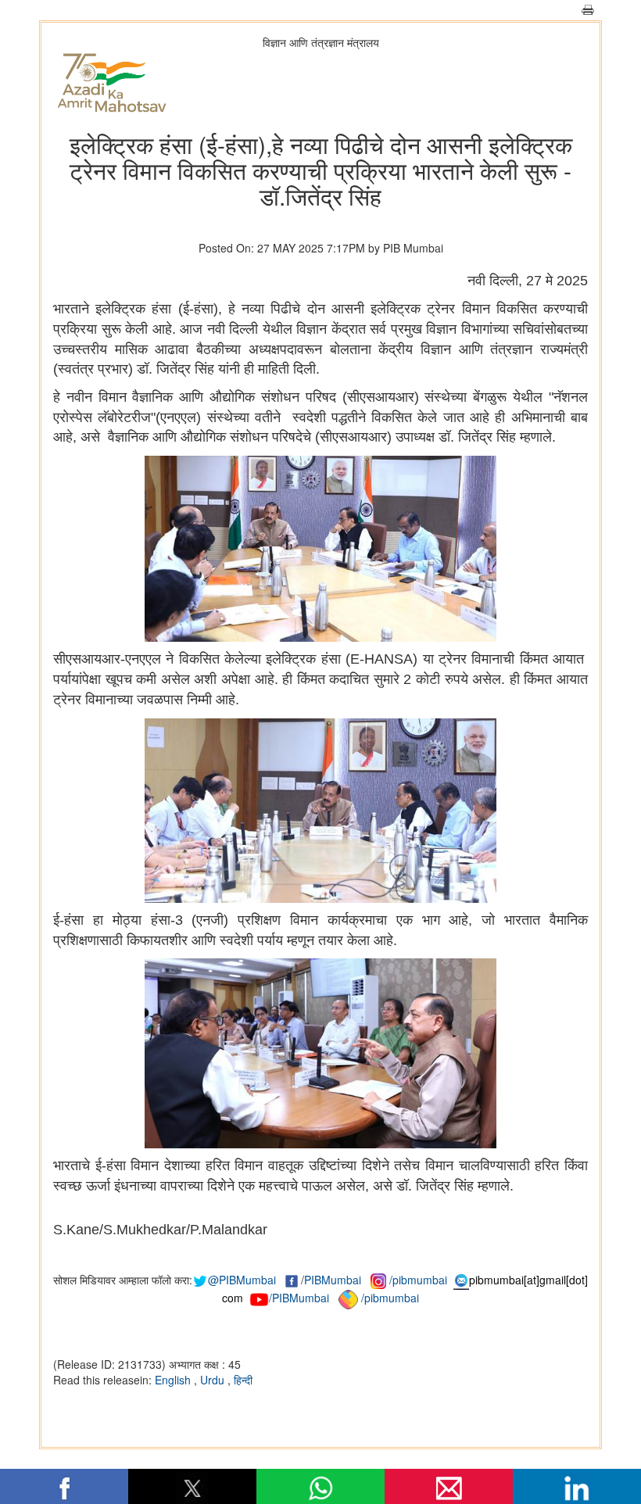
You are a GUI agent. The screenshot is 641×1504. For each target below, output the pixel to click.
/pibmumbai (418, 1279)
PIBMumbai (332, 1279)
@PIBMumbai (242, 1279)
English (174, 1380)
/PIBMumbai (299, 1297)
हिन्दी (243, 1380)
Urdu (213, 1380)
